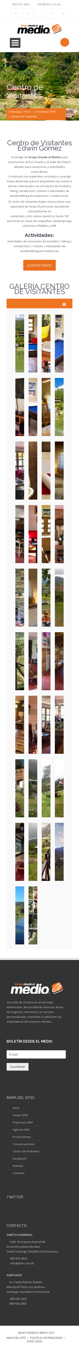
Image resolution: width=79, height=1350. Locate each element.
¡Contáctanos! (39, 265)
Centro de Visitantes (26, 1151)
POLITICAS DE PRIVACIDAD (46, 1338)
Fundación (20, 1158)
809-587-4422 (18, 1299)
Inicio (27, 111)
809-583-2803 (18, 1304)
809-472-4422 (18, 1258)
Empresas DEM (45, 111)
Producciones (22, 1137)
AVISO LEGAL (35, 1341)
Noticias (18, 1166)
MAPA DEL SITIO (16, 1338)
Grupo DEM (20, 1115)
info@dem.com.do (21, 1263)
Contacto (19, 1173)
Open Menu (15, 43)
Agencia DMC (21, 1130)
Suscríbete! (17, 1067)
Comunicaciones (24, 1144)
